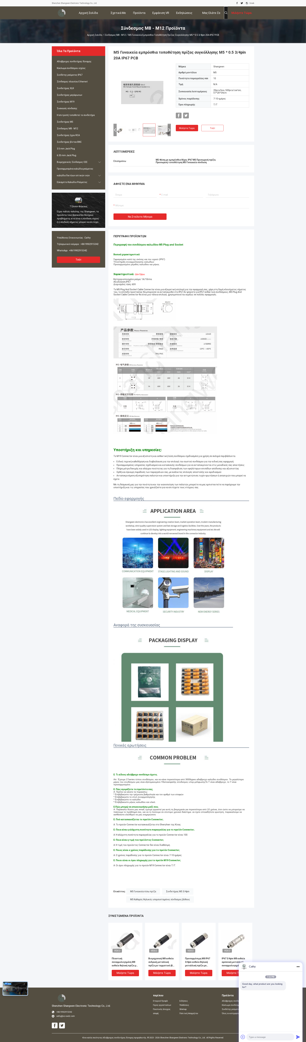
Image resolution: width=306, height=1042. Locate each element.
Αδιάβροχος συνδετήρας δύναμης (74, 61)
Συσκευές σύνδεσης (67, 108)
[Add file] (243, 1036)
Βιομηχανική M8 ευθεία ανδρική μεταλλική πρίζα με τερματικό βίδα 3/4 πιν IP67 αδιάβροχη (162, 962)
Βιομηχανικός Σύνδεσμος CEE (72, 162)
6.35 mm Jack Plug (66, 155)
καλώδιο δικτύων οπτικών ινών (73, 175)
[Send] (298, 1036)
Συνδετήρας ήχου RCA (68, 135)
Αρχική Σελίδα (94, 35)
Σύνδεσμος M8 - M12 (115, 35)
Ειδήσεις (183, 1001)
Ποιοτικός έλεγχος (161, 1009)
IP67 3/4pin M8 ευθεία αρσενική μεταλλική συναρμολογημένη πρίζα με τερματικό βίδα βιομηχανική (235, 962)
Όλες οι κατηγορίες (231, 1013)
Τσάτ (78, 259)
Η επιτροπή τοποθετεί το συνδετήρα (76, 115)
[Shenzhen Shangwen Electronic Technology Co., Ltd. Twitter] (242, 3)
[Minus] (298, 967)
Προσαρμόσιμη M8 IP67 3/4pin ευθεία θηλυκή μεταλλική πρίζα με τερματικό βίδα (197, 962)
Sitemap (182, 1009)
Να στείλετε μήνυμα (140, 216)
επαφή (156, 1013)
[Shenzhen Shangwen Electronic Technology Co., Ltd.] (62, 12)
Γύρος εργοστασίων (162, 1005)
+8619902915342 (89, 244)
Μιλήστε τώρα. (187, 128)
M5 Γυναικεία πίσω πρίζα (143, 891)
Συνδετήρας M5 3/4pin (177, 891)
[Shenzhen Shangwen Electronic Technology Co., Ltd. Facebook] (237, 3)
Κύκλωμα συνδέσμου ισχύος (71, 68)
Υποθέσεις (184, 1005)
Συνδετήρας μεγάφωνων (69, 95)
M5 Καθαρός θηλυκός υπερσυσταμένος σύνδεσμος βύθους (160, 899)
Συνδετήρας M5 (65, 122)
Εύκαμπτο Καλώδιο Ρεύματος (72, 182)
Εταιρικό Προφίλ (160, 1001)
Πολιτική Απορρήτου (188, 1013)
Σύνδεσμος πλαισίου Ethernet (72, 81)
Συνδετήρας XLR (65, 88)
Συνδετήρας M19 (65, 101)
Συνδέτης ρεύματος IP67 (69, 75)
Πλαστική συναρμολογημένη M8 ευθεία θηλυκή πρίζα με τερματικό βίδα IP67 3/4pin (125, 962)
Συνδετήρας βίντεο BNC (69, 142)
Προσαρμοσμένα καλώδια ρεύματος (75, 168)
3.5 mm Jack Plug (66, 148)
